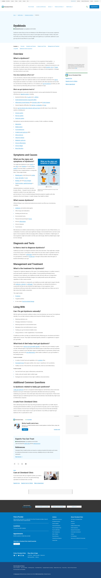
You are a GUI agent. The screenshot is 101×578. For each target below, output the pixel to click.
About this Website (24, 567)
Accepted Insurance (56, 521)
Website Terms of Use (57, 567)
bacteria (48, 67)
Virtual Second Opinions (57, 538)
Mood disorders (19, 148)
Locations (73, 523)
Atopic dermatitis (19, 178)
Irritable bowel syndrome (21, 132)
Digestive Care (69, 78)
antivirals (23, 284)
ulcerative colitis (36, 102)
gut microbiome (47, 83)
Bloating (17, 180)
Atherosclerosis (19, 135)
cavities (33, 175)
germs (56, 79)
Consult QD (30, 555)
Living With (15, 48)
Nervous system (19, 115)
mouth (31, 164)
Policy (76, 68)
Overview (22, 46)
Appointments (94, 6)
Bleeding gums (19, 175)
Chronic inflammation (20, 143)
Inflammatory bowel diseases (22, 102)
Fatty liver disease (19, 137)
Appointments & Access (57, 519)
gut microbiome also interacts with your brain (29, 108)
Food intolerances (19, 129)
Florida (16, 1)
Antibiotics (17, 208)
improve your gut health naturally (31, 346)
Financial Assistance (56, 525)
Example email (57, 429)
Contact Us (74, 506)
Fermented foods (19, 363)
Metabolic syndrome (20, 140)
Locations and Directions (41, 6)
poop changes (27, 180)
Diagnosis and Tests (42, 46)
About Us (72, 521)
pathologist (29, 254)
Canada (12, 1)
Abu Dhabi (8, 1)
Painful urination (19, 183)
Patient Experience (74, 527)
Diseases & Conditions (29, 15)
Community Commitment (76, 532)
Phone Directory (55, 536)
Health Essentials (36, 555)
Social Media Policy (38, 567)
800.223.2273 (73, 1)
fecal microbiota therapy (28, 301)
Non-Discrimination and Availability (19, 569)
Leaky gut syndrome (18, 389)
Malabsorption (18, 127)
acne (26, 178)
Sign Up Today (16, 543)
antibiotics (18, 284)
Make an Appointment (70, 84)
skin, (17, 166)
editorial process (36, 443)
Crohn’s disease (46, 102)
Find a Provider (31, 6)
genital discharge (28, 183)
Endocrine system (19, 118)
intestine (24, 166)
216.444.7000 (26, 507)
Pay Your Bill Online (56, 529)
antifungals (30, 284)
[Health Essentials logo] (28, 419)
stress (30, 218)
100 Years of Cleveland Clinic (76, 519)
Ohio (27, 1)
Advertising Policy (31, 567)
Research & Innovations (75, 529)
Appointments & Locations (42, 506)
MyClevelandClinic (31, 557)
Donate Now (96, 1)
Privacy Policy (64, 567)
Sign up (25, 429)
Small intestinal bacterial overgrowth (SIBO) (25, 99)
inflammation (22, 221)
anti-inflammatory (30, 352)
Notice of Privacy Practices (72, 567)
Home (14, 15)
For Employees (74, 536)
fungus (56, 67)
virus (52, 67)
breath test (31, 256)
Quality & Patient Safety (75, 525)
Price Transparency (56, 532)
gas (45, 105)
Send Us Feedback (16, 567)
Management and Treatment (53, 46)
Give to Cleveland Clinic (56, 527)
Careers (91, 1)
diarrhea (33, 105)
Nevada (24, 1)
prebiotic (40, 360)
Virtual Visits (54, 540)
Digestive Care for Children (71, 81)
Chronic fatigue (19, 145)
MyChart (78, 1)
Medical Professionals (85, 1)
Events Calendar (55, 523)
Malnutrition (18, 124)
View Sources (18, 456)
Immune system (19, 113)
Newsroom (43, 555)
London (20, 1)
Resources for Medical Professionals (78, 538)
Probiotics (17, 296)
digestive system (25, 94)
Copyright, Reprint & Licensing (48, 567)
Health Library (20, 15)
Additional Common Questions (26, 48)
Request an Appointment (58, 506)
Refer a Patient (55, 534)
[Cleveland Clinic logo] (18, 419)
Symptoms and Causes (31, 46)
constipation (39, 105)
